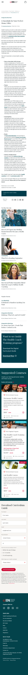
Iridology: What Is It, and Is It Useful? (13, 315)
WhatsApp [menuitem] (5, 645)
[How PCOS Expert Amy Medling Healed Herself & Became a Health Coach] (14, 217)
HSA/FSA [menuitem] (5, 630)
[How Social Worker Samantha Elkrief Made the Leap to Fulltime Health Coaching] (14, 271)
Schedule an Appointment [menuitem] (9, 648)
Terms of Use (6, 660)
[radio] (14, 550)
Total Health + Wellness (14, 11)
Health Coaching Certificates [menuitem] (10, 616)
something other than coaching (16, 36)
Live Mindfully (5, 300)
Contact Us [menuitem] (5, 650)
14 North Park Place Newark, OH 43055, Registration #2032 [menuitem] (12, 653)
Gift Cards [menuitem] (5, 623)
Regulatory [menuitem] (5, 632)
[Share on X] (18, 200)
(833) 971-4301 (8, 639)
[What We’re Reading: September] (14, 246)
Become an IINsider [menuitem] (7, 620)
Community (4, 255)
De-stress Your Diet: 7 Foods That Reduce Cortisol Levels (12, 326)
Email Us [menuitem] (5, 643)
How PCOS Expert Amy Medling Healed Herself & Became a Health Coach (12, 232)
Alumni (3, 227)
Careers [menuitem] (5, 627)
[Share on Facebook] (15, 200)
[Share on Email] (13, 200)
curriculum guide (15, 176)
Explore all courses (7, 382)
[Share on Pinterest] (23, 200)
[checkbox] (14, 553)
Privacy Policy (12, 583)
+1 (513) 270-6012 (13, 641)
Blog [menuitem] (4, 625)
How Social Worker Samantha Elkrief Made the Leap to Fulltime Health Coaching (13, 285)
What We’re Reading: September (11, 258)
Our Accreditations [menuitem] (7, 618)
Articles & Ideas (4, 11)
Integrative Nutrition (5, 12)
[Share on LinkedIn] (20, 200)
